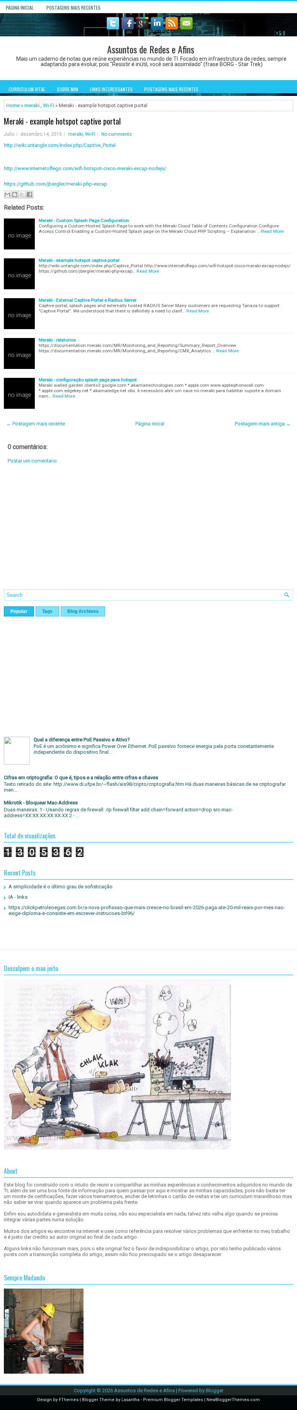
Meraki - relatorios (57, 340)
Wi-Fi (48, 105)
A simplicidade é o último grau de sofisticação (61, 886)
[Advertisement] (148, 532)
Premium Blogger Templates (173, 1399)
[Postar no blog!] (15, 194)
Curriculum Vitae (27, 89)
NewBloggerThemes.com (233, 1399)
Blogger (215, 1390)
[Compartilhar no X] (22, 194)
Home (13, 105)
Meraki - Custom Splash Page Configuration (84, 220)
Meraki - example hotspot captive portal (62, 121)
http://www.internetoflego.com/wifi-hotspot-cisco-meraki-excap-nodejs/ (85, 168)
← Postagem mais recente (35, 424)
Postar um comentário (32, 461)
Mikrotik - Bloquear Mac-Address (41, 803)
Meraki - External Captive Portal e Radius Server (88, 300)
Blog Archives (83, 611)
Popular (18, 611)
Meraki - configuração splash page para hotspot (88, 379)
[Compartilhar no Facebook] (29, 194)
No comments (116, 134)
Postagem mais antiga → (263, 424)
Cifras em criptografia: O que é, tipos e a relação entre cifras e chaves (81, 777)
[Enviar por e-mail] (7, 194)
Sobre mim (67, 89)
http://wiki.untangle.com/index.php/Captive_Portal (60, 145)
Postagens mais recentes (73, 7)
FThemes (69, 1399)
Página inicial (20, 7)
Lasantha (130, 1399)
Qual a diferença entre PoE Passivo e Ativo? (82, 740)
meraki (31, 105)
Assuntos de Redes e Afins (150, 49)
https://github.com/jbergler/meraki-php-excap (55, 184)
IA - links (18, 897)
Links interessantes (111, 89)
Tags (47, 611)
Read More (272, 231)
